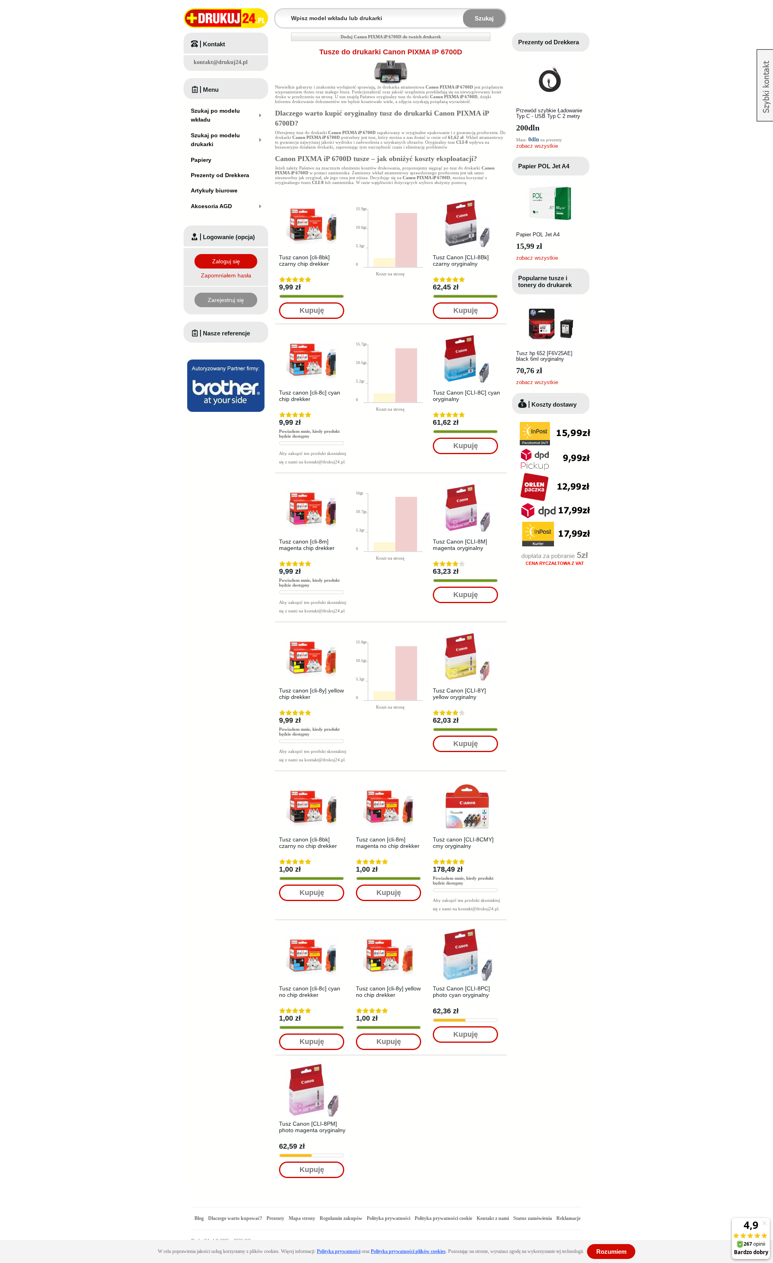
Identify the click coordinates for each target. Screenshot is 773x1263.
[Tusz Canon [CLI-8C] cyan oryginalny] (467, 334)
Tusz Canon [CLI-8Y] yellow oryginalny (459, 693)
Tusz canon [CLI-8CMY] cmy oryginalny (463, 842)
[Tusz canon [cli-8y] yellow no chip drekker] (390, 930)
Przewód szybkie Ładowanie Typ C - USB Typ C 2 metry (549, 113)
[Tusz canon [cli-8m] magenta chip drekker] (313, 483)
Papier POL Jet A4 (543, 166)
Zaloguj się (226, 261)
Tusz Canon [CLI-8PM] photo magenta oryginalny (312, 1126)
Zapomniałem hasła (226, 275)
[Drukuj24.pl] (226, 18)
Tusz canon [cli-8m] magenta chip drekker (307, 544)
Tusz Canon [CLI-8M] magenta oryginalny (460, 544)
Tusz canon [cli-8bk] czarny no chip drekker (308, 842)
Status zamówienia (533, 1218)
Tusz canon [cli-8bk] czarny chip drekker (304, 260)
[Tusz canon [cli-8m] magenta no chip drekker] (390, 781)
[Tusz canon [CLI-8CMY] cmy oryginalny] (467, 781)
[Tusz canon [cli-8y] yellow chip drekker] (313, 632)
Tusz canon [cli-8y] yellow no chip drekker (388, 991)
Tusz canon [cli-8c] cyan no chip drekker (309, 991)
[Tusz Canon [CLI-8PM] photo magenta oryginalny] (313, 1065)
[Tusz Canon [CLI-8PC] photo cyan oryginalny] (467, 930)
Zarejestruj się (226, 300)
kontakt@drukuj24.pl (221, 62)
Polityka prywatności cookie (443, 1218)
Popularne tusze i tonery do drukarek (545, 281)
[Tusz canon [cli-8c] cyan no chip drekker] (313, 930)
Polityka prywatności (388, 1218)
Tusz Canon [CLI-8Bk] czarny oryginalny (461, 260)
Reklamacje (568, 1218)
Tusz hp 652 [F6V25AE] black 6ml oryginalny (544, 356)
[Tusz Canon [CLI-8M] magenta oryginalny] (467, 483)
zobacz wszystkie (537, 146)
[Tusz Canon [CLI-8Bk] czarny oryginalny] (467, 199)
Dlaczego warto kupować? (235, 1218)
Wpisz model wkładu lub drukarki (280, 13)
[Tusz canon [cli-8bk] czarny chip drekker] (313, 199)
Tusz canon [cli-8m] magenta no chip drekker (388, 842)
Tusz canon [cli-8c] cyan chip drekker (309, 395)
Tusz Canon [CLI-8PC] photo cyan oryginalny (461, 991)
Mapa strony (302, 1218)
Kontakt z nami (493, 1218)
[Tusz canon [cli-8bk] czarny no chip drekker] (313, 781)
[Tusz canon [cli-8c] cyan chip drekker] (313, 334)
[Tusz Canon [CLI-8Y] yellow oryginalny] (467, 632)
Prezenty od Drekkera (548, 42)
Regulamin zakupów (341, 1218)
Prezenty (275, 1218)
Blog (199, 1218)
